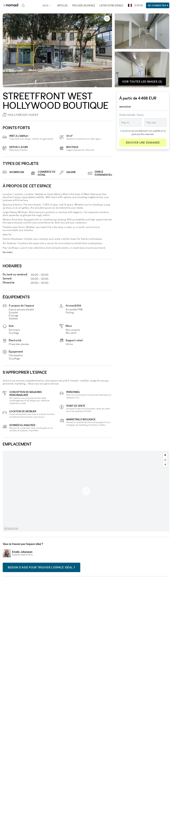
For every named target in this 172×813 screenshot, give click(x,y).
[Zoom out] (165, 459)
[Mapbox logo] (11, 529)
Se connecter (157, 5)
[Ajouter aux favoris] (107, 18)
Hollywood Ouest (23, 115)
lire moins (7, 252)
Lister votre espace (111, 5)
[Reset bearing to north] (165, 464)
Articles (62, 5)
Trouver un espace (83, 5)
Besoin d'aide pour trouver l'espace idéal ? (41, 567)
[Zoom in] (165, 455)
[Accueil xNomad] (10, 5)
